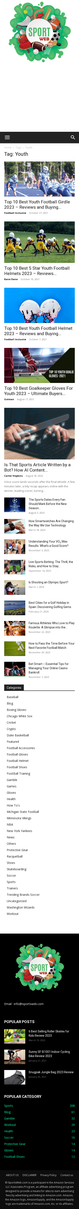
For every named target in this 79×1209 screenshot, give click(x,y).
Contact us (66, 1175)
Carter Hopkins (13, 475)
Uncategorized (17, 901)
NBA (10, 824)
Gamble (12, 780)
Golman (9, 399)
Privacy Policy (48, 1175)
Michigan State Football (23, 812)
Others (11, 844)
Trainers (12, 888)
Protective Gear (17, 850)
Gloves (11, 793)
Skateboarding (16, 869)
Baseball (12, 697)
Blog (10, 703)
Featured (13, 742)
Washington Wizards (21, 907)
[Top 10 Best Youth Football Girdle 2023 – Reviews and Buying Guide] (39, 179)
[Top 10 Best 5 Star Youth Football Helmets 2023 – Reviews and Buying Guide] (39, 242)
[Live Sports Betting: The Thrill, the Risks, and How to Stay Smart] (14, 567)
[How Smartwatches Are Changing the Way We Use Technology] (14, 526)
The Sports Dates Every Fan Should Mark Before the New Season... (48, 504)
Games (11, 786)
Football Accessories (21, 748)
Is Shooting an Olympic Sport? (48, 582)
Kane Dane (11, 279)
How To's (13, 805)
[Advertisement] (39, 98)
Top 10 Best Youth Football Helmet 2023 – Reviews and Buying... (38, 331)
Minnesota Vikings (19, 818)
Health (11, 799)
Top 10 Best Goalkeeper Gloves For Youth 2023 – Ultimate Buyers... (38, 391)
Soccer (11, 875)
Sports (11, 882)
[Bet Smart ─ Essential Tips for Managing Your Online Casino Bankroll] (14, 669)
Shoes (11, 863)
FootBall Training (18, 773)
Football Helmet (18, 761)
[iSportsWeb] (39, 32)
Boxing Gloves (16, 710)
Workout (13, 914)
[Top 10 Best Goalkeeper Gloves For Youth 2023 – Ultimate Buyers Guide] (39, 365)
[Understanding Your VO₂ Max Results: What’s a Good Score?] (14, 546)
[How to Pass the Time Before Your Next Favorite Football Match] (14, 648)
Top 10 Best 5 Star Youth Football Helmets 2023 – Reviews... (37, 271)
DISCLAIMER (29, 1175)
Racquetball (15, 856)
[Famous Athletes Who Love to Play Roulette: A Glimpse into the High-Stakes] (14, 628)
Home (8, 147)
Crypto (11, 729)
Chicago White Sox (19, 716)
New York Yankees (19, 831)
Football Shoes (17, 767)
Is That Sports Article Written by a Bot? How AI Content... (37, 467)
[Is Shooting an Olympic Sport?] (14, 587)
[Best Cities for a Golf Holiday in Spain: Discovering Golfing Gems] (14, 608)
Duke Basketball (18, 735)
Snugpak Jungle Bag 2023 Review (51, 1072)
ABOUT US (12, 1175)
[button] (7, 137)
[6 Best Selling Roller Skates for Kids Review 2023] (14, 1036)
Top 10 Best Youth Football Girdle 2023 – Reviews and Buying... (37, 204)
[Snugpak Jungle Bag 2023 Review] (14, 1077)
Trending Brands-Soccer (23, 895)
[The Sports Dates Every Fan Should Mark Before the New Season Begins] (14, 504)
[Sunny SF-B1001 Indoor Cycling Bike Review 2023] (14, 1057)
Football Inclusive (15, 212)
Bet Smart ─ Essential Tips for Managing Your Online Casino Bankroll (49, 668)
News (11, 837)
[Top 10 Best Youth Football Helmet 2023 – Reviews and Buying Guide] (39, 305)
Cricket (11, 722)
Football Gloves (17, 754)
